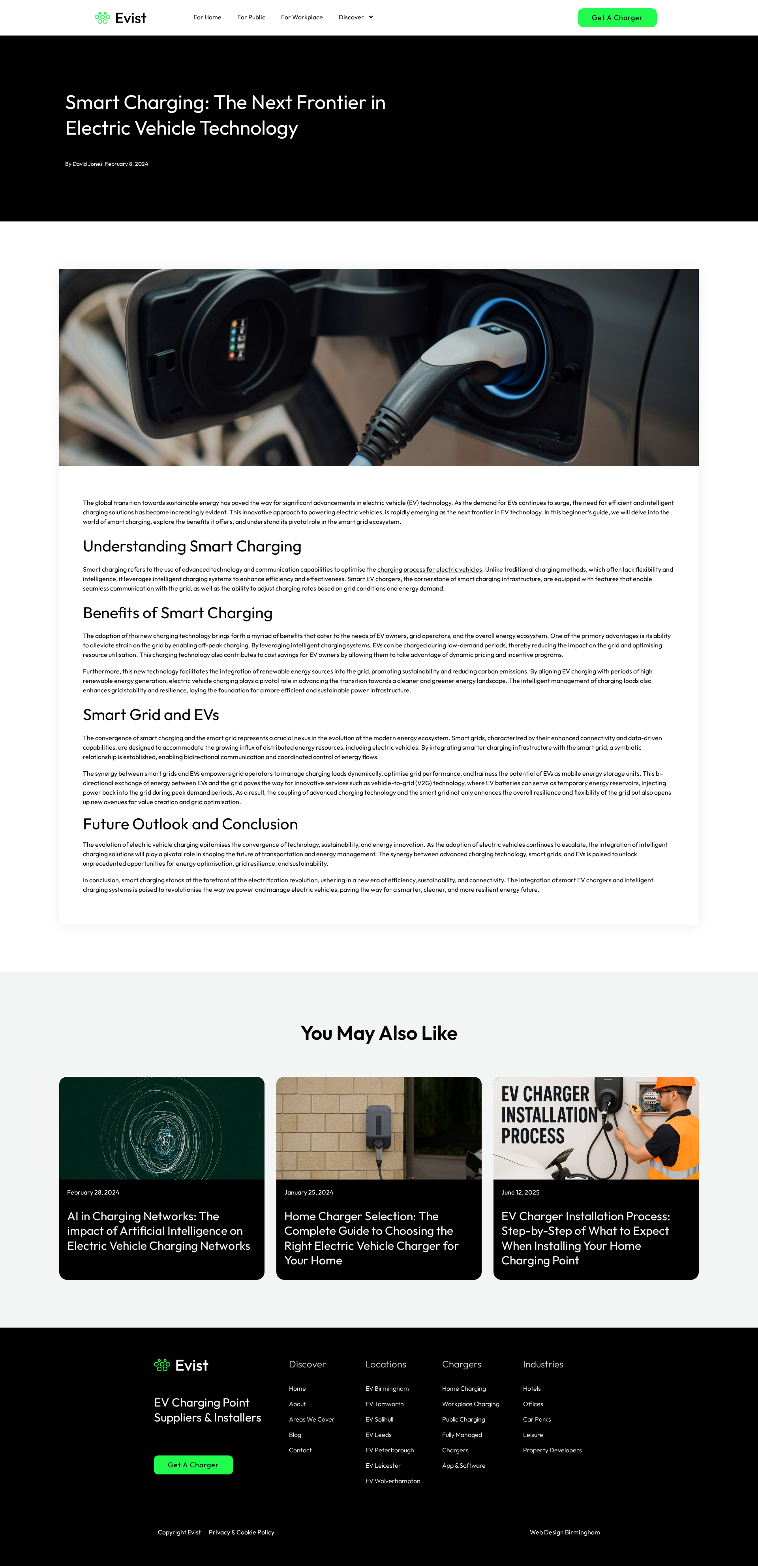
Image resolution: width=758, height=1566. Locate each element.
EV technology (521, 512)
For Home (207, 17)
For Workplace (302, 17)
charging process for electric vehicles (429, 569)
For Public (251, 17)
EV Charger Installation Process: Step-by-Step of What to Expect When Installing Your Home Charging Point (585, 1238)
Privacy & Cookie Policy (241, 1532)
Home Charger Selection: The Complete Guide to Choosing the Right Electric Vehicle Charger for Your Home (371, 1238)
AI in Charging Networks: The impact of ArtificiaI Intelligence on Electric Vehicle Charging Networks (158, 1230)
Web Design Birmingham (565, 1532)
